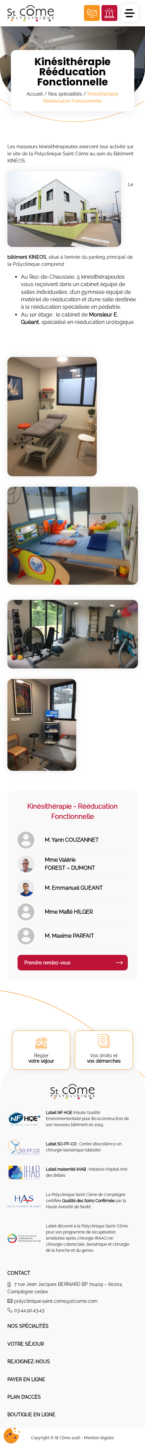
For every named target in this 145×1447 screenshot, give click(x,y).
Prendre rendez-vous (47, 962)
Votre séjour (25, 1344)
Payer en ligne (26, 1379)
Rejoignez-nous (28, 1361)
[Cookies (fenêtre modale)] (12, 1435)
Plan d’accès (24, 1397)
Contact (18, 1273)
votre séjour (41, 1058)
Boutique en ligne (31, 1414)
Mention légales (99, 1438)
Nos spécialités (65, 94)
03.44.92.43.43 (29, 1310)
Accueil (35, 94)
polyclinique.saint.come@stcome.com (55, 1301)
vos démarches (104, 1058)
